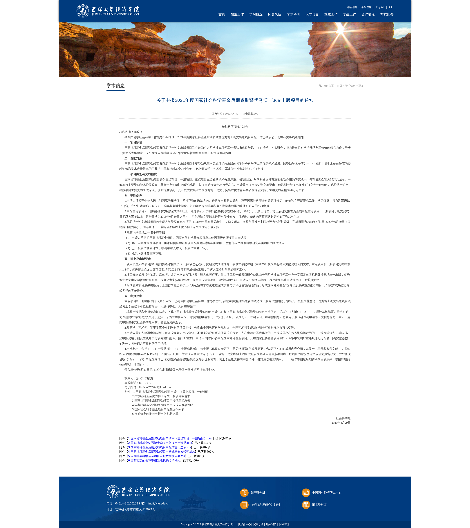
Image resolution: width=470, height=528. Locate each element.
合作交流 (368, 14)
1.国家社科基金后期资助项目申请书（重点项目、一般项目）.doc (170, 438)
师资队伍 (274, 14)
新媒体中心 (244, 524)
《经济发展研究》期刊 (265, 504)
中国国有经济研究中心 (326, 492)
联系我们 (271, 524)
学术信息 (350, 85)
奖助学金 (258, 524)
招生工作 (237, 14)
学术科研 (293, 14)
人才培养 (312, 14)
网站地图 (352, 7)
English (380, 7)
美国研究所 (257, 492)
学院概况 (256, 14)
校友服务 (387, 14)
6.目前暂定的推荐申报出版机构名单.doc (154, 460)
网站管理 (284, 524)
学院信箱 (366, 7)
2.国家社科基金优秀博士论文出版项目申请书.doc (160, 442)
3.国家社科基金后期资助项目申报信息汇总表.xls (159, 447)
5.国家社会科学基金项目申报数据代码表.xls (156, 456)
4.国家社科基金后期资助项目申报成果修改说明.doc (161, 451)
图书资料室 (319, 504)
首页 (221, 14)
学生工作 (349, 14)
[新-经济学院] (108, 6)
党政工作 (330, 14)
